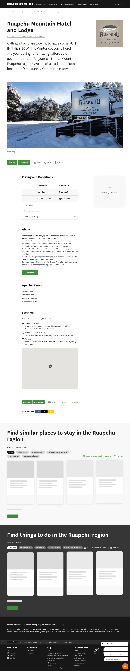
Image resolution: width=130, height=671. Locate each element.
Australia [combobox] (117, 4)
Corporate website (80, 660)
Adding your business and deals (57, 656)
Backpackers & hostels (30, 456)
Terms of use (51, 660)
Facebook (13, 656)
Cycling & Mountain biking (72, 548)
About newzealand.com (54, 653)
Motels (11, 452)
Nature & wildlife (54, 548)
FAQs (48, 651)
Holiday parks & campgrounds (57, 452)
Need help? (30, 653)
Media (76, 651)
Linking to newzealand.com (56, 658)
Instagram (13, 653)
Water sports (40, 548)
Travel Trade (78, 656)
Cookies (49, 665)
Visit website (24, 162)
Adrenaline (12, 548)
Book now (12, 162)
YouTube (12, 658)
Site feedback (31, 651)
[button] (41, 5)
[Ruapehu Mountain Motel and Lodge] (109, 33)
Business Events (79, 658)
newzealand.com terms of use (108, 632)
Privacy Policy (51, 663)
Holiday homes (22, 452)
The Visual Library (80, 653)
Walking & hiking (25, 548)
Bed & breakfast (14, 456)
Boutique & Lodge (37, 452)
